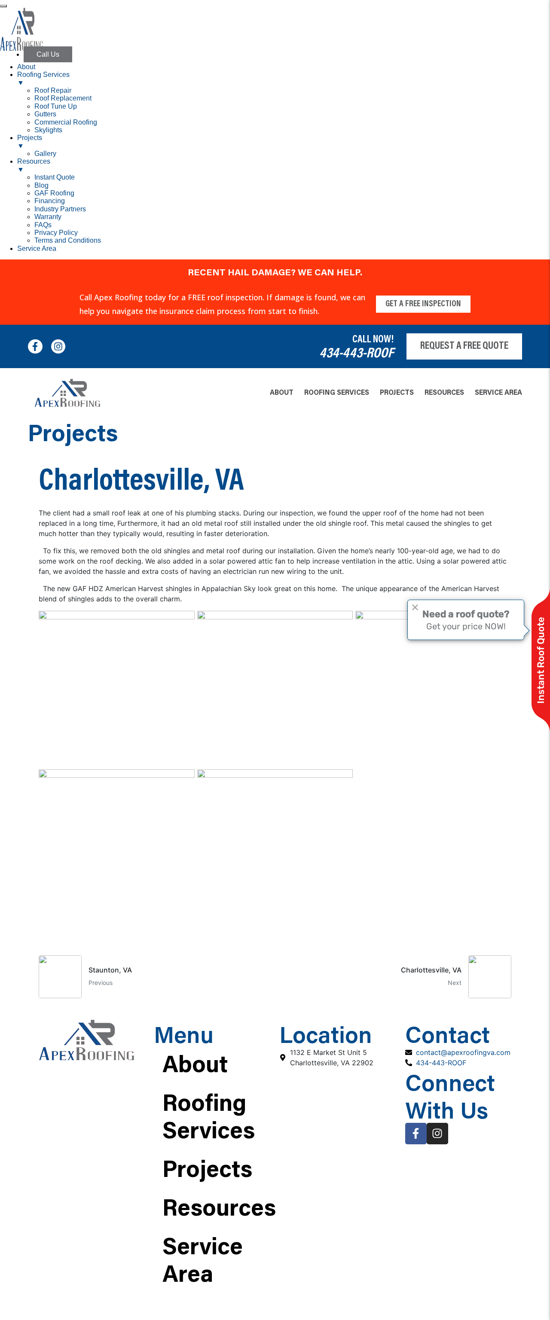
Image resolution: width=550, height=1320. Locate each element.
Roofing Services (336, 393)
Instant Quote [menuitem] (54, 177)
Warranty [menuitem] (47, 216)
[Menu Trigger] (3, 6)
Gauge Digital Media (349, 1310)
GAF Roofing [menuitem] (54, 193)
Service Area (498, 393)
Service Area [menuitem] (36, 248)
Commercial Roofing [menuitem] (65, 122)
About (281, 393)
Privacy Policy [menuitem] (56, 232)
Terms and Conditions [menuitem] (67, 240)
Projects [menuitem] (29, 141)
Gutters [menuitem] (45, 114)
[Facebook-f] (35, 346)
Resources (444, 393)
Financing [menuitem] (49, 200)
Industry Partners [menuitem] (60, 209)
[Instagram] (58, 346)
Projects (397, 393)
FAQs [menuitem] (43, 225)
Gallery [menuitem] (45, 153)
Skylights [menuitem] (48, 130)
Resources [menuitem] (33, 165)
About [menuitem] (26, 66)
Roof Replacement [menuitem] (63, 98)
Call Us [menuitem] (48, 54)
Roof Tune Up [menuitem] (55, 106)
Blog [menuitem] (41, 185)
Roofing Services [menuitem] (43, 78)
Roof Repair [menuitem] (52, 90)
